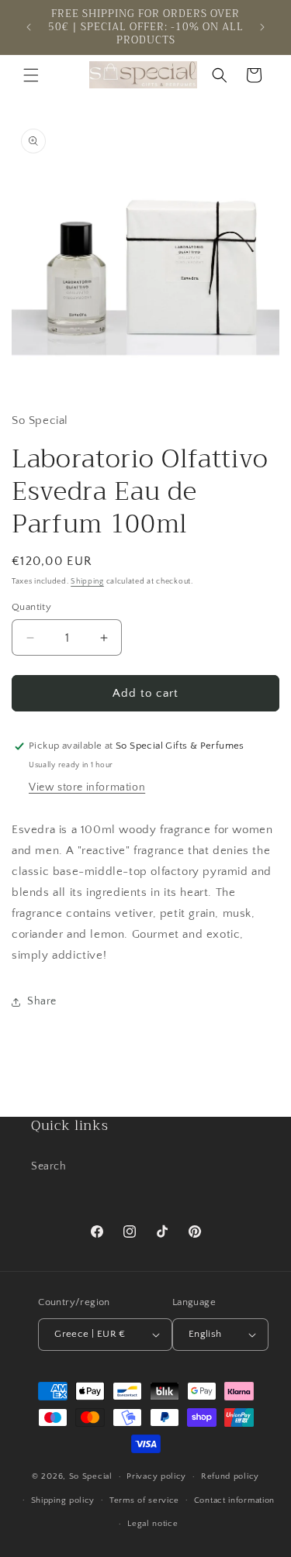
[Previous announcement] (29, 27)
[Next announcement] (262, 27)
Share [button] (42, 1001)
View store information (87, 787)
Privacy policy (156, 1476)
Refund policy (230, 1476)
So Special (91, 1476)
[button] (31, 75)
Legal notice (152, 1523)
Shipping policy (63, 1500)
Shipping (87, 581)
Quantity (31, 606)
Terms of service (144, 1500)
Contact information (234, 1500)
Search (49, 1166)
